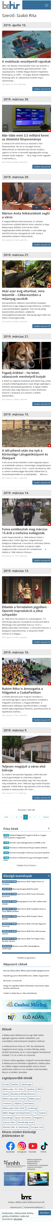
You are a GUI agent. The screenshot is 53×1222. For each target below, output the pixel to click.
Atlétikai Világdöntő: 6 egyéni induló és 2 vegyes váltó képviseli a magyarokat (24, 836)
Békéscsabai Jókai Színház (14, 1098)
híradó (6, 1084)
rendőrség (32, 1108)
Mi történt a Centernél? (12, 981)
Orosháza (7, 1103)
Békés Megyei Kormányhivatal (16, 1113)
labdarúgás (26, 1084)
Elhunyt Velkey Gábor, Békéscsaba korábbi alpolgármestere (26, 970)
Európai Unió (37, 1127)
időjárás (18, 1103)
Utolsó (46, 817)
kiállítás (15, 1084)
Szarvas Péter (9, 1122)
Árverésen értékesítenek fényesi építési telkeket (28, 848)
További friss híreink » (27, 865)
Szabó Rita (22, 84)
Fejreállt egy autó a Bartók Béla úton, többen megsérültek (26, 976)
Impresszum (15, 1207)
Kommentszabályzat (33, 1207)
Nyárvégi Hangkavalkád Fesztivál (25, 889)
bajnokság (7, 1117)
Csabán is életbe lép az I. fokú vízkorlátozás (20, 993)
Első (6, 817)
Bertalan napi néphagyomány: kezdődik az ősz (27, 842)
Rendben (44, 1212)
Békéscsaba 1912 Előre (13, 1089)
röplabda (30, 1089)
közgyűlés (38, 1117)
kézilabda (29, 1103)
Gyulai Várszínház (23, 1117)
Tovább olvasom (41, 89)
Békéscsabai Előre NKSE (14, 1108)
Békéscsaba (34, 1098)
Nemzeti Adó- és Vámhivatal (15, 1127)
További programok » (26, 957)
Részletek (18, 1219)
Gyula (5, 1094)
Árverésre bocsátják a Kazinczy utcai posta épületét (29, 853)
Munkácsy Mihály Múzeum (23, 1094)
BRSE (40, 1089)
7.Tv (34, 1113)
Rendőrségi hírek (25, 1122)
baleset (42, 1113)
